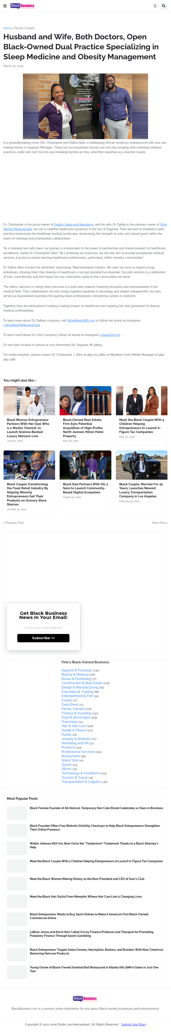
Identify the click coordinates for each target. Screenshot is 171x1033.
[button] (5, 6)
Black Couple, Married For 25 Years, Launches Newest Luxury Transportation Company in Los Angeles (141, 490)
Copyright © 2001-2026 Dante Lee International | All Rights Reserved (71, 1024)
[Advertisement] (65, 188)
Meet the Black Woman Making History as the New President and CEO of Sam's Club (87, 879)
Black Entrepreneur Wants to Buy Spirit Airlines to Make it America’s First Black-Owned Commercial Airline (89, 916)
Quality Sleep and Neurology (74, 224)
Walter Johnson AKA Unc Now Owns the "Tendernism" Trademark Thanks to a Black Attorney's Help (94, 845)
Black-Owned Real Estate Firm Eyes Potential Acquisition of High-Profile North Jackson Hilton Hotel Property (83, 428)
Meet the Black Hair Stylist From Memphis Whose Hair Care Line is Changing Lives (86, 896)
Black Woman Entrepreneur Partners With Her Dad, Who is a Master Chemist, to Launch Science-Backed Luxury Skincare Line (28, 428)
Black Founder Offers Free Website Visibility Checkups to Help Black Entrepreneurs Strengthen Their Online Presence (95, 827)
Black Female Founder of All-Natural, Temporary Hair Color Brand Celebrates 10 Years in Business (96, 808)
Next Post (159, 522)
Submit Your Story (133, 1024)
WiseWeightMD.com (81, 320)
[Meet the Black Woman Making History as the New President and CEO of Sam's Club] (17, 884)
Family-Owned (24, 28)
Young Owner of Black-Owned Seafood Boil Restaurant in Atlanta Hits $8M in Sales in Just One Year (94, 969)
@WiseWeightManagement (21, 325)
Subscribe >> (43, 638)
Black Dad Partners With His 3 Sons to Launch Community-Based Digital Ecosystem (85, 488)
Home (7, 28)
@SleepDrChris (110, 335)
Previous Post (14, 522)
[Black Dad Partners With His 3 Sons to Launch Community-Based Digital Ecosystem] (85, 465)
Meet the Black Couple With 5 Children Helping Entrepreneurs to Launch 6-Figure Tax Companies (141, 426)
